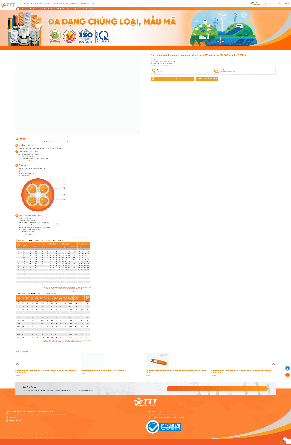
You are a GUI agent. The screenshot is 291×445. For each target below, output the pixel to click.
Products (33, 8)
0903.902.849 (160, 71)
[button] (273, 364)
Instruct (77, 8)
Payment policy (9, 437)
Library (84, 8)
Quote (174, 78)
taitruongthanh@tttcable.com (227, 71)
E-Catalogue (60, 8)
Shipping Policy (17, 437)
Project (51, 8)
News (68, 8)
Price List (43, 8)
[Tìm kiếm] (279, 3)
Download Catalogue (207, 78)
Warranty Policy (31, 437)
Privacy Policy (39, 437)
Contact (92, 8)
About (24, 8)
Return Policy (24, 437)
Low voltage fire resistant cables (164, 65)
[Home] (18, 8)
